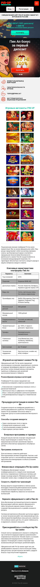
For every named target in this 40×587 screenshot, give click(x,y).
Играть (20, 556)
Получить (20, 70)
